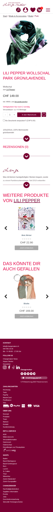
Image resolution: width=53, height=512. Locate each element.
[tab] (15, 147)
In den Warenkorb (29, 115)
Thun (5, 474)
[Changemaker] (26, 4)
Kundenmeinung (8, 427)
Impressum (7, 442)
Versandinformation (10, 439)
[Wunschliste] (32, 10)
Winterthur (6, 476)
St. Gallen (6, 471)
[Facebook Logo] (9, 368)
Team (5, 419)
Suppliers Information (10, 491)
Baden (5, 458)
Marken (5, 422)
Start (5, 16)
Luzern (5, 469)
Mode (30, 16)
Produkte (6, 417)
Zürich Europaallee (9, 481)
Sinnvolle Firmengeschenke (13, 502)
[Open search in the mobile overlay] (17, 9)
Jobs (4, 497)
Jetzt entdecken (26, 248)
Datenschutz (7, 445)
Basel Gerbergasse (10, 464)
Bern (4, 466)
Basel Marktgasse (9, 461)
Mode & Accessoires (17, 16)
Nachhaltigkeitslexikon (11, 489)
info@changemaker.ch (11, 346)
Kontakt (5, 424)
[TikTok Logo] (13, 368)
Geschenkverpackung (11, 499)
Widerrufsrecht (8, 437)
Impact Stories (8, 361)
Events (5, 494)
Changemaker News (10, 359)
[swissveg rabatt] (9, 451)
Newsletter (7, 364)
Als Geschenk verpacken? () (20, 121)
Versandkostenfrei (20, 102)
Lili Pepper (10, 90)
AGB (4, 434)
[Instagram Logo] (4, 368)
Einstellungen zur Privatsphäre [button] (14, 447)
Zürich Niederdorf (9, 479)
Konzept (6, 414)
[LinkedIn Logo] (18, 368)
